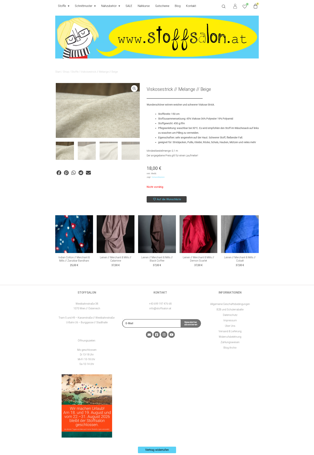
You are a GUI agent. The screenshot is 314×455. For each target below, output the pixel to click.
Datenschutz (230, 315)
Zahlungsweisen (230, 342)
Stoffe (62, 6)
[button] (134, 88)
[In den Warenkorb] (89, 221)
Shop (66, 71)
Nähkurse (144, 6)
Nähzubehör (109, 6)
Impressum (230, 320)
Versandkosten (158, 177)
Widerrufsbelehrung (230, 336)
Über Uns (230, 325)
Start (58, 71)
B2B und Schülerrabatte (230, 309)
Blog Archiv (230, 347)
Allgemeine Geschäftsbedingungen (230, 304)
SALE (129, 6)
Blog (178, 6)
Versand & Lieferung (230, 331)
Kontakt (191, 6)
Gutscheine (162, 6)
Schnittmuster (83, 6)
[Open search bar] (224, 6)
